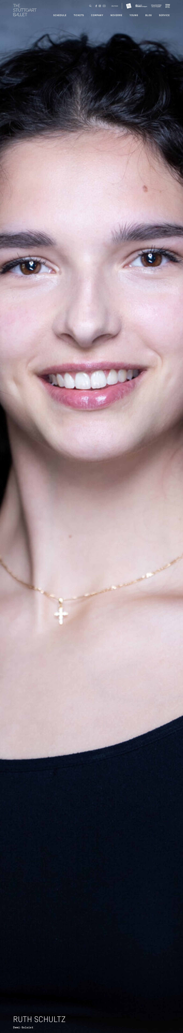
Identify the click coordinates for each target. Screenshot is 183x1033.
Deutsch (114, 6)
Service (164, 15)
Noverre (116, 15)
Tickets (79, 15)
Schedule (59, 15)
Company (97, 15)
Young (134, 15)
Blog (148, 15)
